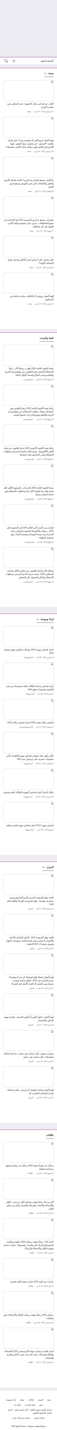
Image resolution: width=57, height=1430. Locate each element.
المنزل (50, 867)
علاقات (30, 1173)
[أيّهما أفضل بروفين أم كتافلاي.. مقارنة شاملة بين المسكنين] (28, 289)
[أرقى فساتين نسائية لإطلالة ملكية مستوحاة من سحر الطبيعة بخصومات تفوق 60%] (28, 679)
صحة (51, 73)
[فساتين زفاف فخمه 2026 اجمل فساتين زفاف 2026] (28, 714)
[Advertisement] (28, 28)
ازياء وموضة (47, 619)
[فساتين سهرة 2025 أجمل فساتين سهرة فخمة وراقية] (28, 817)
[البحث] (6, 61)
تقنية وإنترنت (28, 379)
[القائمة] (14, 61)
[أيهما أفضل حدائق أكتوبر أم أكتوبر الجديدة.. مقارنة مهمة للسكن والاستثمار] (28, 1010)
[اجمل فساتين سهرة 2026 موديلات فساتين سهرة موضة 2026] (28, 642)
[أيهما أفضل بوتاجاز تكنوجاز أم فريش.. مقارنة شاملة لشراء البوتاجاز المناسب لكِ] (28, 1083)
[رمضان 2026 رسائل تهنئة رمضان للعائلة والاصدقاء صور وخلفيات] (28, 1308)
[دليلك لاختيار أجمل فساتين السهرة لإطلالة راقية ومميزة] (28, 784)
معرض (21, 727)
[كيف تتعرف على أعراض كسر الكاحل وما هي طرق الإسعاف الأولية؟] (28, 252)
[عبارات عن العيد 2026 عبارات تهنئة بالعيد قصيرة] (28, 1273)
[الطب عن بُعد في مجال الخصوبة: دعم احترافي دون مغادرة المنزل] (28, 96)
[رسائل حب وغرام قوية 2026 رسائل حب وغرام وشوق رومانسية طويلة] (28, 1158)
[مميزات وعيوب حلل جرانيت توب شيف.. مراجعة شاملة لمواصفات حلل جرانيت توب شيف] (28, 1046)
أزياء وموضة (28, 657)
